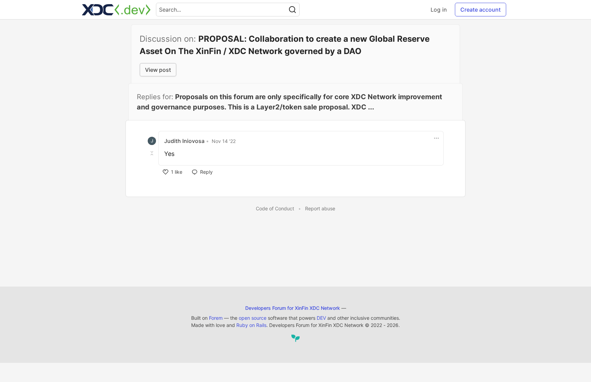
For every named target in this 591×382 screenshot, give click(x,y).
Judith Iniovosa (184, 140)
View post (158, 69)
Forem (216, 318)
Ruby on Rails (251, 325)
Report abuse (320, 208)
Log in (439, 9)
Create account (480, 9)
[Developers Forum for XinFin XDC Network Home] (116, 9)
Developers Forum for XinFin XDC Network (292, 308)
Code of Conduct (275, 208)
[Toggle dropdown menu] (436, 138)
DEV (321, 318)
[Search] (292, 9)
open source (252, 318)
